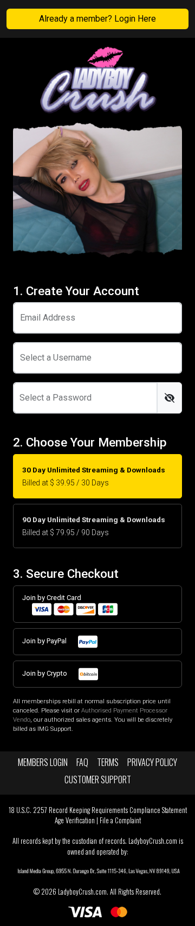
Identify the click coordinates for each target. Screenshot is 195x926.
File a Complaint (120, 820)
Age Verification (75, 820)
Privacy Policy (152, 762)
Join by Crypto (45, 674)
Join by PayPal (45, 641)
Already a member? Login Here (97, 19)
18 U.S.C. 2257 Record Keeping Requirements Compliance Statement (98, 810)
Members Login (43, 762)
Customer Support (97, 779)
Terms (108, 762)
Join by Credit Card (51, 598)
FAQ (82, 762)
